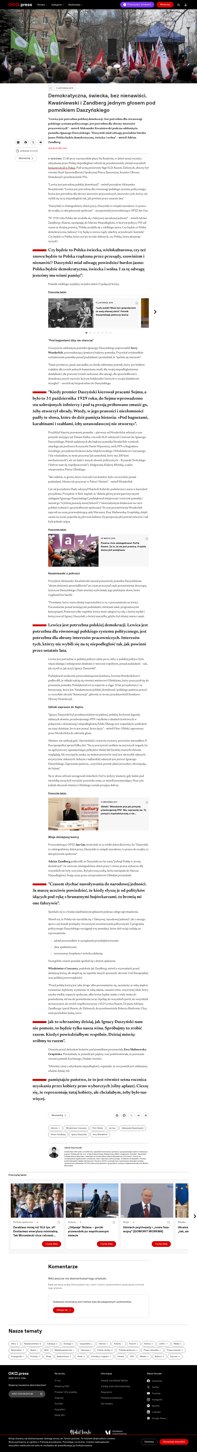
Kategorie (56, 4)
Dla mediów (107, 1403)
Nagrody (59, 1397)
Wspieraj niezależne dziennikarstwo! (27, 1385)
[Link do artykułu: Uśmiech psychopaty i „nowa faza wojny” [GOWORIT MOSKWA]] (147, 1200)
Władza (181, 1222)
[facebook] (124, 1115)
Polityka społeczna (23, 1222)
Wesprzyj (165, 4)
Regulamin (106, 1392)
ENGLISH (60, 1415)
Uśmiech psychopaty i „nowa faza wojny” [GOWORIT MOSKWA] (146, 1229)
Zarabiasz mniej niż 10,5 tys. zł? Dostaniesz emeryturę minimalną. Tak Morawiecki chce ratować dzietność (35, 1232)
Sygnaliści (60, 1409)
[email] (139, 1115)
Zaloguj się (62, 1310)
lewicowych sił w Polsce (61, 167)
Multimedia (74, 4)
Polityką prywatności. (51, 1442)
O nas (58, 1380)
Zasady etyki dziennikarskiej (115, 1386)
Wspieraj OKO (62, 1386)
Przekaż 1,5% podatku (66, 1392)
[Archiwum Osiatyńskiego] (116, 1432)
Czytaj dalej (51, 1243)
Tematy (41, 4)
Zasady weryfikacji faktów (114, 1380)
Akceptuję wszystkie (174, 1441)
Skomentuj (24, 158)
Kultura (72, 1222)
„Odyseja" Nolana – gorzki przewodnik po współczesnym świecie (88, 1232)
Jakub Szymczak (73, 1147)
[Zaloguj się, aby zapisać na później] (59, 1222)
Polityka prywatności (111, 1397)
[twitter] (131, 1115)
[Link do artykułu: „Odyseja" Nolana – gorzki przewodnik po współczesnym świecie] (92, 1200)
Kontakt (59, 1403)
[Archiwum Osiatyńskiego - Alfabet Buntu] (80, 1432)
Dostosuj (149, 1441)
